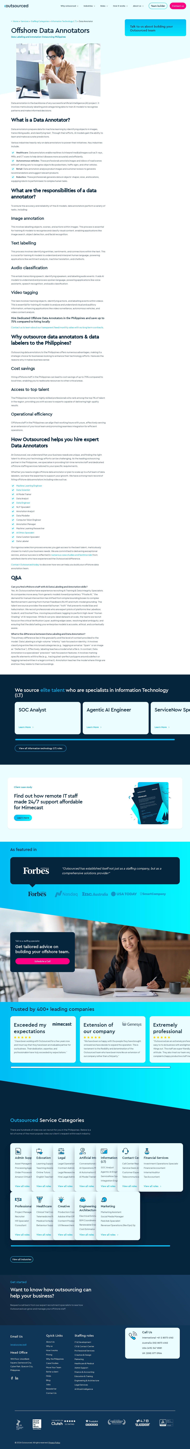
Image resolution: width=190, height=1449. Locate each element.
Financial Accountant (154, 1167)
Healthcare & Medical (84, 1363)
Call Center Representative (136, 1163)
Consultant (20, 1225)
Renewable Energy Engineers (94, 1224)
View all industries (21, 1259)
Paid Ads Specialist (110, 1220)
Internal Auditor (152, 1172)
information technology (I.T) (64, 21)
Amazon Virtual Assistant (27, 1176)
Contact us (178, 5)
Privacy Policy (54, 1442)
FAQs (48, 1376)
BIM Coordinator (88, 1220)
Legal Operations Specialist (72, 1163)
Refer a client (52, 1371)
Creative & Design (83, 1355)
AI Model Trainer (87, 1176)
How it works (119, 6)
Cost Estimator (87, 1229)
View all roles (22, 1186)
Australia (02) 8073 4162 (155, 1342)
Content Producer (67, 1220)
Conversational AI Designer (93, 1163)
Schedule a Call (43, 961)
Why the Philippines (55, 1359)
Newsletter (51, 1388)
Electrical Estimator (89, 1215)
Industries (88, 6)
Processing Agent (24, 1167)
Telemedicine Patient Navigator (52, 1216)
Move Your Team (53, 1367)
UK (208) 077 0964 (152, 1353)
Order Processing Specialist (29, 1172)
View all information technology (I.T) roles (40, 748)
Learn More (25, 727)
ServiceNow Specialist (112, 1176)
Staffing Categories (40, 21)
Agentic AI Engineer (111, 1171)
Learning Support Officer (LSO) (52, 1163)
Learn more (23, 817)
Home (15, 21)
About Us (50, 1342)
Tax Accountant (152, 1176)
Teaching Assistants (46, 1167)
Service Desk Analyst (133, 1167)
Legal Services (81, 1384)
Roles (102, 6)
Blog (48, 1380)
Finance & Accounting (84, 1372)
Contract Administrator (70, 1167)
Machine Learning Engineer (29, 485)
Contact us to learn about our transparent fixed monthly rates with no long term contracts (57, 327)
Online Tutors (43, 1172)
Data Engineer (23, 502)
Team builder (158, 5)
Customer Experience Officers (138, 1172)
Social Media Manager (112, 1216)
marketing (108, 1206)
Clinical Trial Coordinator (49, 1212)
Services (25, 21)
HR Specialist (22, 1220)
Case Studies (52, 1363)
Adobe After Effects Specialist (74, 1216)
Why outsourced (68, 6)
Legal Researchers (67, 1172)
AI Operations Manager (91, 1167)
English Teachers (45, 1176)
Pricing (49, 1354)
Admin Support (81, 1367)
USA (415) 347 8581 (152, 1347)
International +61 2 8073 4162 (157, 1337)
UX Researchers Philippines (72, 1225)
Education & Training (84, 1376)
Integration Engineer (112, 1180)
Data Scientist (23, 490)
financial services (156, 1158)
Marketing (79, 1359)
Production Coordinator (70, 1212)
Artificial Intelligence (84, 1389)
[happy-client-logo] (37, 894)
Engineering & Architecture (87, 1380)
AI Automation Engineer (91, 1172)
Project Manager (23, 1212)
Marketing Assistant (111, 1212)
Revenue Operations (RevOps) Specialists (122, 1225)
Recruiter (20, 1216)
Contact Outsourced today (25, 564)
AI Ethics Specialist (25, 532)
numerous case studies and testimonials (71, 554)
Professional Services (84, 1350)
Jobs (48, 1384)
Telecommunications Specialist (138, 1176)
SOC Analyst (107, 1167)
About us (137, 6)
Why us (49, 1346)
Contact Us (51, 1393)
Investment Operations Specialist (161, 1163)
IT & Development (83, 1342)
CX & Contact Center (84, 1346)
